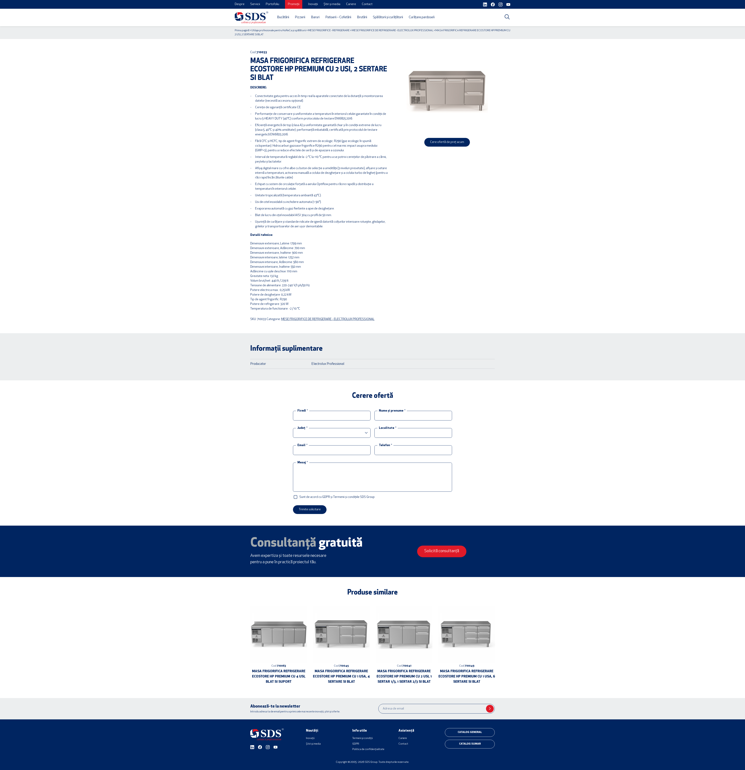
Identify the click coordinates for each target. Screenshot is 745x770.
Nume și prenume (392, 410)
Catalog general (470, 732)
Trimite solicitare (310, 509)
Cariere (351, 4)
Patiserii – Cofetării (338, 17)
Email (302, 445)
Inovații (313, 4)
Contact (367, 4)
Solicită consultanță (441, 551)
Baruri (315, 17)
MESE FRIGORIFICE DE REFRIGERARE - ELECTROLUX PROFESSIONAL (392, 30)
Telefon (385, 445)
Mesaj (302, 462)
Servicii (255, 4)
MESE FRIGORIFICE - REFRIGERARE (329, 30)
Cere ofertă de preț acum (447, 142)
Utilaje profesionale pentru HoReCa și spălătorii (278, 30)
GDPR (355, 743)
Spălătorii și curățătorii (388, 17)
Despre (239, 4)
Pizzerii (300, 17)
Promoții (293, 4)
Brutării (362, 17)
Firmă (302, 410)
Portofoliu (272, 4)
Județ (302, 428)
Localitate (387, 428)
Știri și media (332, 4)
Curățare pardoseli (422, 17)
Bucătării (283, 17)
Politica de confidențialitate (368, 749)
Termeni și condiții (362, 738)
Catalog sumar (470, 743)
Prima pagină (242, 30)
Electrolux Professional (327, 364)
